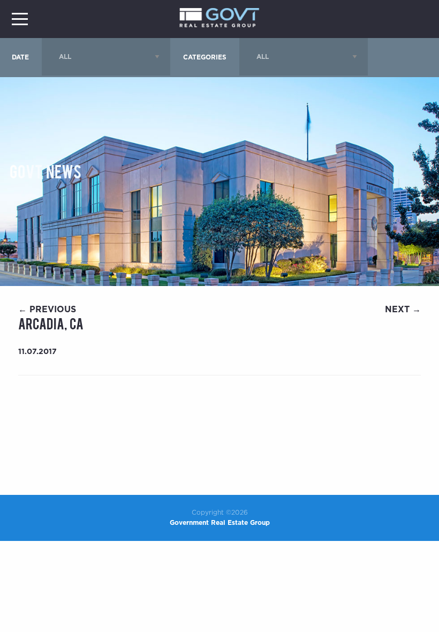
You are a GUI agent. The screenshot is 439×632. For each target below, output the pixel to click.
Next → (403, 309)
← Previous (47, 309)
